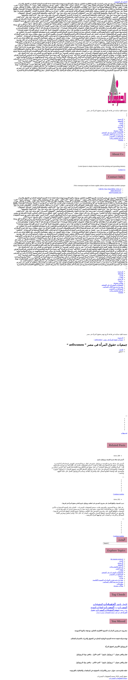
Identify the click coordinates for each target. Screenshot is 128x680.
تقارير (125, 610)
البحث (121, 539)
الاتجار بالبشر (121, 604)
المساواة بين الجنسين (116, 136)
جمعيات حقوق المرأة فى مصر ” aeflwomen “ (108, 340)
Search (106, 543)
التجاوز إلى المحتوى (120, 2)
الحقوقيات (109, 604)
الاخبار (121, 123)
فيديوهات (124, 433)
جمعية (122, 610)
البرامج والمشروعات (116, 138)
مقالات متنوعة (118, 131)
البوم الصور (119, 569)
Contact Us (121, 170)
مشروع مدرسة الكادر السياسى (113, 134)
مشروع (102, 612)
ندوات (98, 612)
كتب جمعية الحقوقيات (111, 612)
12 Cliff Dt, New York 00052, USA (110, 189)
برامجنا (121, 129)
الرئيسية (120, 119)
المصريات (109, 607)
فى (121, 612)
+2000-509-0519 (116, 191)
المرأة (116, 607)
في (119, 612)
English (120, 140)
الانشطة (120, 121)
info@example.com (115, 192)
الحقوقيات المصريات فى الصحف (112, 132)
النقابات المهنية (97, 607)
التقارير (120, 125)
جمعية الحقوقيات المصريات (108, 610)
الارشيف (120, 127)
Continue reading (118, 494)
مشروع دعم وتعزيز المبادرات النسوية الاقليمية (108, 580)
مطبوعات (120, 584)
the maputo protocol (117, 559)
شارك (121, 578)
